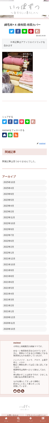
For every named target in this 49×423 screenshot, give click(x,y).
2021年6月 (9, 282)
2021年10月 (9, 264)
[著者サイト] (4, 135)
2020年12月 (9, 317)
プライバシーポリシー (36, 415)
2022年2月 (9, 247)
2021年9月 (9, 270)
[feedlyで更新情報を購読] (10, 135)
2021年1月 (9, 311)
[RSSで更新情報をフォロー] (16, 135)
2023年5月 (9, 200)
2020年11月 (9, 323)
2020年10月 (9, 329)
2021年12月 (9, 258)
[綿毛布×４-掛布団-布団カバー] (16, 121)
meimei (17, 343)
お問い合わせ (13, 415)
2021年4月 (9, 294)
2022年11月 (9, 217)
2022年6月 (9, 241)
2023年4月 (9, 206)
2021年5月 (9, 288)
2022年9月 (9, 229)
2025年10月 (9, 182)
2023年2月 (9, 211)
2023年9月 (9, 194)
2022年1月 (9, 253)
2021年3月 (9, 299)
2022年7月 (9, 235)
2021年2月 (9, 305)
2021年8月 (9, 276)
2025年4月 (9, 188)
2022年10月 (9, 223)
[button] (43, 353)
